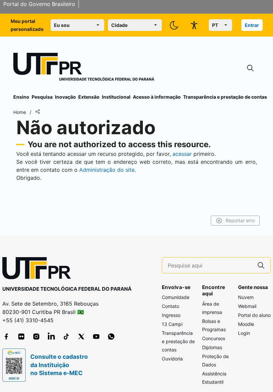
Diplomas (212, 347)
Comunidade (175, 297)
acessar (182, 153)
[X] (81, 337)
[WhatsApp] (111, 337)
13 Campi (172, 324)
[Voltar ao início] (39, 269)
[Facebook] (6, 337)
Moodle (246, 324)
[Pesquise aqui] (261, 265)
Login (244, 333)
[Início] (83, 68)
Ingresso (171, 315)
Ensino (21, 97)
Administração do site (107, 169)
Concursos (213, 338)
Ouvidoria (172, 358)
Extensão (89, 97)
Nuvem (246, 297)
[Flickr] (21, 337)
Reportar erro (240, 220)
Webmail (247, 306)
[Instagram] (36, 337)
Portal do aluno (254, 315)
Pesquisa (42, 97)
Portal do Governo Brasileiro (39, 4)
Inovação (65, 97)
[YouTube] (96, 337)
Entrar (252, 25)
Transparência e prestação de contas (225, 97)
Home (19, 112)
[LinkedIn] (51, 337)
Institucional (116, 97)
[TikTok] (66, 337)
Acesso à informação (157, 97)
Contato (170, 306)
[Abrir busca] (250, 68)
